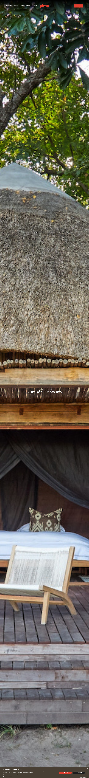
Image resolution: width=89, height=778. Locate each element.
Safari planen (78, 5)
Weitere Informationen (29, 772)
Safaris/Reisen (9, 5)
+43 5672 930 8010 (68, 5)
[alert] (44, 772)
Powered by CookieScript (83, 777)
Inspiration (28, 5)
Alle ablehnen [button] (79, 772)
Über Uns (35, 5)
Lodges (22, 5)
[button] (30, 776)
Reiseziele (16, 5)
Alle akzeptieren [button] (65, 772)
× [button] (87, 768)
